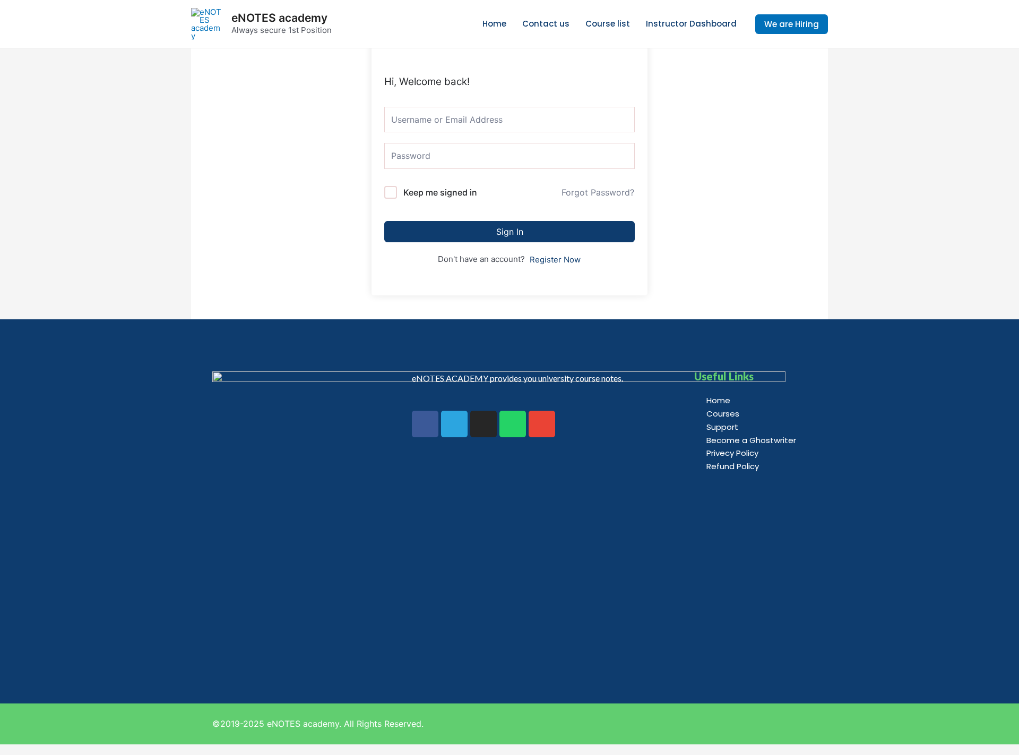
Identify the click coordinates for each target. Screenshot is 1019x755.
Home (494, 23)
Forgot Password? (598, 192)
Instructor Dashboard (691, 23)
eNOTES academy (279, 17)
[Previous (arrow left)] (18, 377)
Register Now (555, 260)
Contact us (545, 23)
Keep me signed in (440, 192)
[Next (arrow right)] (1000, 377)
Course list (607, 23)
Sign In (509, 231)
